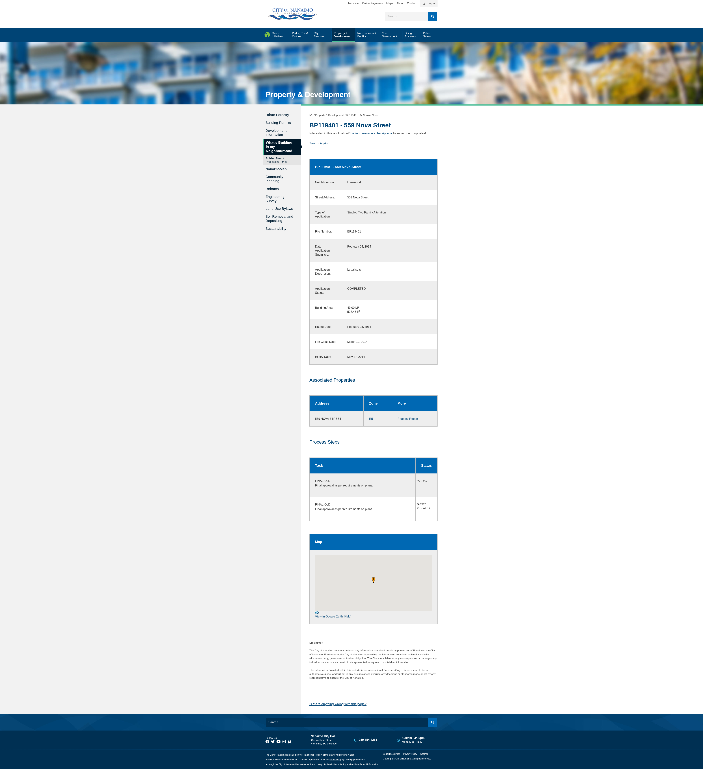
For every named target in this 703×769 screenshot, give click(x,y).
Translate (353, 3)
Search (432, 16)
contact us (335, 759)
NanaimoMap (276, 169)
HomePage (310, 114)
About (400, 3)
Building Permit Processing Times (276, 160)
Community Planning (274, 179)
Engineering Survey (274, 199)
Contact (411, 3)
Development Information (276, 133)
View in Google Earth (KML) (333, 616)
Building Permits (278, 123)
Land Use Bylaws (279, 209)
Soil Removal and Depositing (279, 219)
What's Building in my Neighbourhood (279, 147)
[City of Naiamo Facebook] (267, 742)
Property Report (407, 418)
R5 (371, 418)
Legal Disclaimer (391, 754)
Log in (431, 3)
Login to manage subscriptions (371, 133)
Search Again (318, 143)
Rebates (272, 189)
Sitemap (424, 754)
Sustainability (275, 228)
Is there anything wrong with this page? (338, 704)
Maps (389, 3)
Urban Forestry (277, 115)
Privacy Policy (410, 754)
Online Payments (372, 3)
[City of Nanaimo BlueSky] (290, 742)
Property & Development (329, 115)
